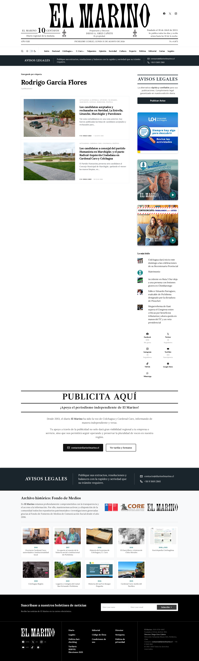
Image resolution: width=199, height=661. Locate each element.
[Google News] (38, 647)
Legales (71, 635)
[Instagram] (176, 13)
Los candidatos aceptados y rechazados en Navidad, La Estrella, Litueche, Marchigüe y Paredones (101, 110)
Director (119, 630)
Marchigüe (84, 102)
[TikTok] (32, 647)
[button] (22, 51)
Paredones (101, 102)
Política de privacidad (120, 640)
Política (109, 102)
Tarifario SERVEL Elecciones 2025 (75, 649)
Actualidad (84, 100)
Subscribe (165, 607)
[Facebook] (164, 13)
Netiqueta (120, 635)
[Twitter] (170, 13)
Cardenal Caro (96, 143)
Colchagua (107, 143)
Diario (71, 630)
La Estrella (94, 100)
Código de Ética (99, 635)
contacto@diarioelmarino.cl (85, 447)
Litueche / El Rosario (108, 100)
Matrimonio (154, 271)
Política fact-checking (74, 640)
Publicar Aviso (157, 100)
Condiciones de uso (99, 640)
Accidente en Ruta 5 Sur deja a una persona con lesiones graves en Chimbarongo (162, 282)
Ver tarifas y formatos (121, 447)
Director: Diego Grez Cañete (155, 634)
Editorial (96, 630)
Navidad (92, 102)
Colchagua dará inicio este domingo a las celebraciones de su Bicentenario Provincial (163, 263)
